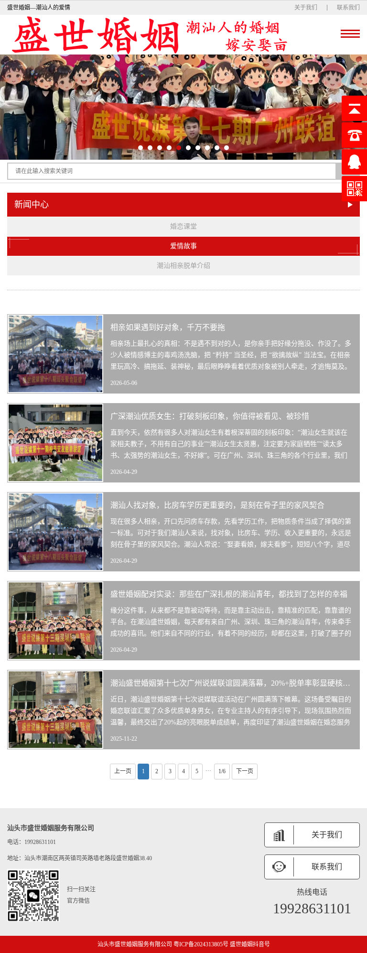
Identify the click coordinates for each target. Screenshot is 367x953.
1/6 (222, 771)
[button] (140, 147)
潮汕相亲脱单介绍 (183, 265)
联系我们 (348, 8)
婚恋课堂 (183, 226)
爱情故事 (183, 246)
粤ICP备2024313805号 (200, 944)
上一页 (122, 771)
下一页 (244, 771)
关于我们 (305, 8)
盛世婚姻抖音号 (250, 944)
